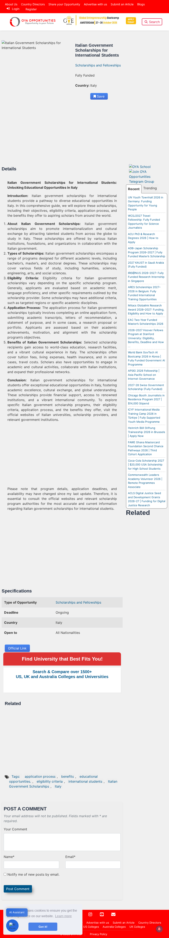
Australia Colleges (114, 926)
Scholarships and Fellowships (98, 65)
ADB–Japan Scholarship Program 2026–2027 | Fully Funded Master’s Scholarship (146, 252)
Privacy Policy (98, 934)
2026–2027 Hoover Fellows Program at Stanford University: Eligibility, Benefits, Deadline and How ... (146, 338)
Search (154, 22)
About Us (11, 4)
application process (40, 776)
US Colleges (91, 926)
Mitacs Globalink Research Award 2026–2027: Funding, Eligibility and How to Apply (146, 309)
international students (85, 781)
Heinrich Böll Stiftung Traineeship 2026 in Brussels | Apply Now (146, 432)
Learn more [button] (63, 916)
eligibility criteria (50, 781)
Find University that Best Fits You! (62, 659)
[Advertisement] (62, 136)
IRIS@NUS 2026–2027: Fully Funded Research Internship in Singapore (146, 277)
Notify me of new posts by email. (33, 874)
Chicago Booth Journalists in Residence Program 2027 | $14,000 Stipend (146, 399)
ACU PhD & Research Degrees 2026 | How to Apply (143, 238)
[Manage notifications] (159, 929)
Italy (58, 786)
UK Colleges (137, 926)
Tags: (16, 776)
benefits (67, 776)
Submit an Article (122, 4)
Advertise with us (95, 4)
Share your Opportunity (64, 4)
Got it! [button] (43, 926)
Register (31, 9)
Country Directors (33, 4)
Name (9, 857)
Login (15, 8)
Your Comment (15, 829)
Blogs (141, 4)
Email (70, 857)
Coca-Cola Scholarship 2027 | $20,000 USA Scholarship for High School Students (146, 464)
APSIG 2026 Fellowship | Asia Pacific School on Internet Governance (143, 374)
